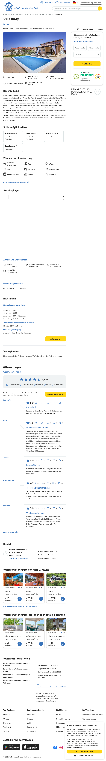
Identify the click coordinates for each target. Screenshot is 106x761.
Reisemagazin (61, 723)
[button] (84, 756)
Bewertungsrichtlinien (21, 395)
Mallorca (7, 723)
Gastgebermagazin (90, 719)
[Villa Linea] (56, 579)
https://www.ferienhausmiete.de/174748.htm (53, 687)
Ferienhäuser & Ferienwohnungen (13, 14)
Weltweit (7, 727)
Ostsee (6, 719)
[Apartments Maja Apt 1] (35, 624)
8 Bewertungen (23, 558)
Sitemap (6, 731)
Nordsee (6, 715)
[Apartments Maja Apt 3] (13, 624)
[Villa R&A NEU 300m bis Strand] (56, 624)
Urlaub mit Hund (55, 665)
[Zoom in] (63, 196)
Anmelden (49, 3)
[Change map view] (6, 197)
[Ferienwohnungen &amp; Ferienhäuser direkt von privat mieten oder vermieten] (21, 8)
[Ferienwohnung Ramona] (13, 579)
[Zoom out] (63, 199)
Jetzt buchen (55, 339)
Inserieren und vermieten (92, 715)
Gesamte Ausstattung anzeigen (14, 182)
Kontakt (59, 731)
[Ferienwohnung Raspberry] (35, 579)
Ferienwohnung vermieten (91, 3)
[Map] (34, 224)
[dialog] (84, 740)
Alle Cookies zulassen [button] (84, 751)
